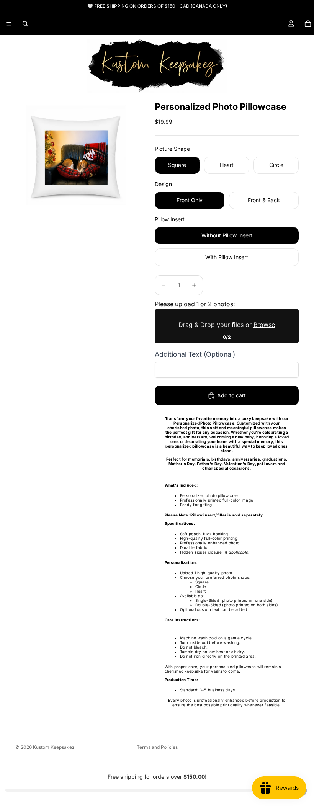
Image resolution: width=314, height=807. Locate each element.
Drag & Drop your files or (226, 324)
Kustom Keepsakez (54, 747)
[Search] (25, 23)
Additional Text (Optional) (195, 354)
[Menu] (9, 24)
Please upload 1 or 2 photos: (195, 304)
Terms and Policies (157, 747)
